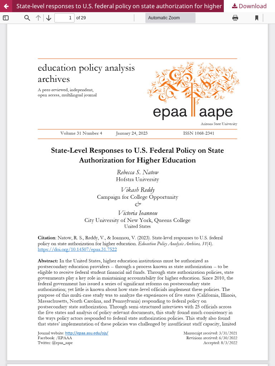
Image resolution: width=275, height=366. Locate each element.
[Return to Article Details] (6, 6)
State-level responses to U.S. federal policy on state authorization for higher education (133, 6)
